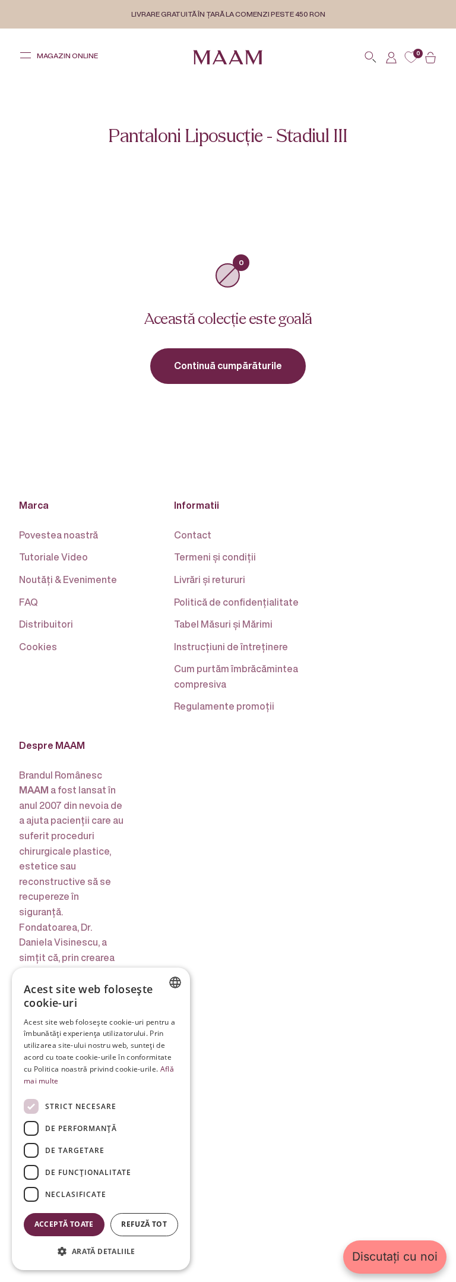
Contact (192, 535)
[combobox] (175, 982)
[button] (101, 1251)
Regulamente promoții (224, 706)
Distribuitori (46, 624)
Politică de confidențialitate (236, 602)
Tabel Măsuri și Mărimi (223, 624)
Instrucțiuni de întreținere (231, 647)
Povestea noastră (58, 535)
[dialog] (101, 1119)
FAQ (28, 602)
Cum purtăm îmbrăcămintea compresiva (236, 676)
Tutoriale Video (53, 557)
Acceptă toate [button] (64, 1224)
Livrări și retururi (209, 579)
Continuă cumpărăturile (228, 365)
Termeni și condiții (215, 557)
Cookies (38, 647)
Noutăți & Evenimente (68, 579)
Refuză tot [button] (144, 1224)
